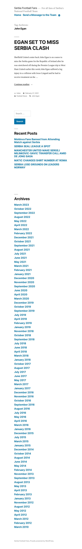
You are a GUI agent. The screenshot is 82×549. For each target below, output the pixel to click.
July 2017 (20, 371)
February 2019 (23, 323)
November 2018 (24, 331)
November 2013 (24, 473)
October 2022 (22, 208)
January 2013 (22, 498)
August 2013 (22, 482)
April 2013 (20, 490)
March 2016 (21, 424)
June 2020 (20, 290)
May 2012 (20, 510)
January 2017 (22, 388)
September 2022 (24, 212)
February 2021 (23, 269)
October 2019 (22, 306)
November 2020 (24, 282)
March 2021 (21, 265)
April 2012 (20, 514)
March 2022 (21, 229)
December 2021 (24, 237)
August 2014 (22, 457)
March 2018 (21, 355)
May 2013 (20, 486)
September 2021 (24, 245)
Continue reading (23, 84)
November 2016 (24, 396)
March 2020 (21, 298)
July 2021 (20, 253)
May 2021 (20, 261)
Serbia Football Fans (25, 8)
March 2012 (21, 518)
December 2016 (24, 392)
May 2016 (20, 416)
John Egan (35, 96)
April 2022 (20, 225)
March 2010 (21, 526)
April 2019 (20, 318)
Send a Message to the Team (39, 14)
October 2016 (22, 400)
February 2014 (23, 469)
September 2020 (24, 286)
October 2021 (22, 241)
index (19, 93)
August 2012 (22, 506)
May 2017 (20, 380)
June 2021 (20, 257)
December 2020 (24, 278)
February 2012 (23, 522)
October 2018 (22, 335)
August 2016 (22, 408)
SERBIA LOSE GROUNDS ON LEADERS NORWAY (36, 166)
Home (17, 14)
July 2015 (20, 437)
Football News (22, 96)
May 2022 (20, 221)
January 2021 (22, 274)
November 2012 (24, 502)
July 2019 (20, 314)
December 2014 (24, 449)
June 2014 (20, 461)
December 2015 (24, 433)
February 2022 (23, 233)
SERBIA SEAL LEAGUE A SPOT (32, 146)
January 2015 (22, 445)
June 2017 (20, 376)
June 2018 (20, 347)
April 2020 (20, 294)
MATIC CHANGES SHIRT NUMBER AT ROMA (40, 160)
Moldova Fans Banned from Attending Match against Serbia (37, 141)
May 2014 (20, 465)
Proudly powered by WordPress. (42, 541)
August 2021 (22, 249)
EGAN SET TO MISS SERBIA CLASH (36, 45)
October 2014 (22, 453)
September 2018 (24, 339)
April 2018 (20, 351)
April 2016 (20, 420)
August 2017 (22, 367)
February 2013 (23, 494)
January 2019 (22, 327)
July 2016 (20, 412)
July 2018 (20, 343)
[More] (59, 15)
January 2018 (22, 359)
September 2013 (24, 478)
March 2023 (21, 204)
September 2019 (24, 310)
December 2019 (24, 302)
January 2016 (22, 429)
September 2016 (24, 404)
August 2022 (22, 216)
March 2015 (21, 441)
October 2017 (22, 363)
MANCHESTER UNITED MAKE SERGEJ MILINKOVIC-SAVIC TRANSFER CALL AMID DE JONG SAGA (40, 153)
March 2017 (21, 384)
